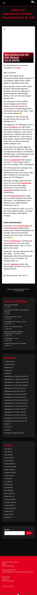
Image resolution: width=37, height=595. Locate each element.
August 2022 (8, 511)
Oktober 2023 (8, 469)
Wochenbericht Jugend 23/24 (20, 289)
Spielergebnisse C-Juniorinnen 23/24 (14, 406)
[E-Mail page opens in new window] (9, 586)
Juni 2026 (7, 449)
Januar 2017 (7, 514)
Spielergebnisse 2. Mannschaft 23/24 (15, 385)
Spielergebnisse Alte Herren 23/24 (14, 391)
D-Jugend (7, 370)
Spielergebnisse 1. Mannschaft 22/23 (15, 376)
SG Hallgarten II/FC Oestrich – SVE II (15, 321)
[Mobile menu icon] (4, 3)
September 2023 (9, 472)
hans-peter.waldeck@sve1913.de (23, 572)
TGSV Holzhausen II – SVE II (13, 316)
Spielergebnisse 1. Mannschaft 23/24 (15, 379)
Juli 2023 (7, 478)
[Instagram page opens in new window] (6, 586)
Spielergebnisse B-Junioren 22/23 (14, 394)
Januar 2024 (7, 460)
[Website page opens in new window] (12, 586)
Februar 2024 (8, 458)
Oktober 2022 (8, 505)
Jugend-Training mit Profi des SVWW (15, 343)
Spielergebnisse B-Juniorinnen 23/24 (14, 403)
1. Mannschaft (8, 361)
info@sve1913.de (11, 570)
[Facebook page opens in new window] (3, 586)
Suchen (7, 529)
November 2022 (8, 502)
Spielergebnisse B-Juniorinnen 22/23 (14, 400)
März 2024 (7, 455)
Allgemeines (7, 367)
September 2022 (9, 508)
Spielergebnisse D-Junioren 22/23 (14, 409)
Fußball (6, 373)
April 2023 (7, 487)
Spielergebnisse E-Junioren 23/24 (14, 415)
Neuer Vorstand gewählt (11, 305)
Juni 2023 (7, 481)
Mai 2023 (7, 484)
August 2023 (8, 475)
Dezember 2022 (8, 499)
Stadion (6, 424)
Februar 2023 (8, 493)
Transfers (7, 427)
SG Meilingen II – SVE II (11, 338)
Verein (6, 430)
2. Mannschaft (8, 364)
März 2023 (7, 490)
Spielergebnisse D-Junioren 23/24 (14, 412)
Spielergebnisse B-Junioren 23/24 (14, 397)
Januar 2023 (7, 496)
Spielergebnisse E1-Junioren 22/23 (14, 418)
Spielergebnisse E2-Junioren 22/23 (14, 421)
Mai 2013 (7, 517)
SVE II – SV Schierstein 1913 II (13, 326)
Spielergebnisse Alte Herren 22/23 (14, 388)
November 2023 (8, 466)
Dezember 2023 (8, 463)
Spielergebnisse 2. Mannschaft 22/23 (15, 382)
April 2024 (7, 452)
